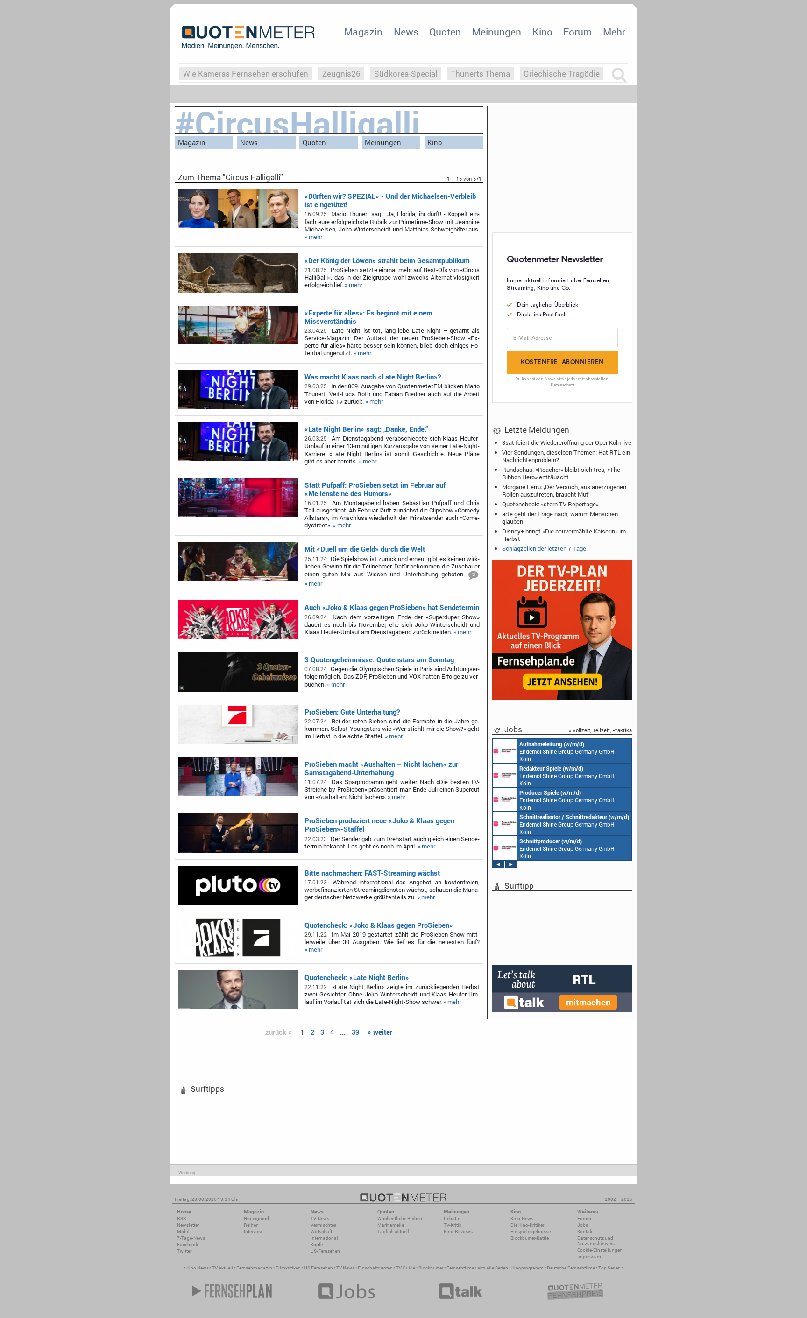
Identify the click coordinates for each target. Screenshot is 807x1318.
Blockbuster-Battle (529, 1238)
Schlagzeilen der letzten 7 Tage (544, 548)
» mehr (313, 236)
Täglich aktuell (393, 1231)
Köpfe (317, 1244)
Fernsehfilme (460, 1268)
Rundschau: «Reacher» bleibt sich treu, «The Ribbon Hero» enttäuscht (561, 473)
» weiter (380, 1032)
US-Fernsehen (325, 1251)
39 (355, 1032)
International (324, 1238)
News (406, 31)
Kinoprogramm (527, 1268)
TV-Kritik (452, 1225)
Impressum (589, 1257)
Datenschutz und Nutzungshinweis (596, 1241)
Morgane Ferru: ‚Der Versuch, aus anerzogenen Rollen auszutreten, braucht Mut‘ (564, 490)
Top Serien (609, 1268)
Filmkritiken (288, 1268)
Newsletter (188, 1225)
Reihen (251, 1225)
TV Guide (405, 1268)
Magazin (363, 31)
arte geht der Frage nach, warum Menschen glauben (560, 518)
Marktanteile (390, 1225)
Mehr (614, 31)
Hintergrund (256, 1218)
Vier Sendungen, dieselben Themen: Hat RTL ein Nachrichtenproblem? (566, 456)
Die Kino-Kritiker (527, 1225)
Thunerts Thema (480, 73)
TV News (345, 1268)
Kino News (197, 1268)
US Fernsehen (318, 1268)
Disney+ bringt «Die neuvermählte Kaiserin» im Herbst (564, 535)
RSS (181, 1218)
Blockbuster (430, 1268)
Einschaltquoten (375, 1268)
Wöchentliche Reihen (399, 1218)
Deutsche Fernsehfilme (571, 1268)
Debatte (452, 1218)
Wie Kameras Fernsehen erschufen (245, 73)
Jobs (582, 1225)
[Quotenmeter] (248, 37)
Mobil (183, 1231)
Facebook (187, 1244)
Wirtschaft (321, 1231)
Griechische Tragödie (562, 73)
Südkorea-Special (405, 73)
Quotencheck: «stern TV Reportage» (550, 504)
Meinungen (496, 31)
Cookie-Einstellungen (600, 1250)
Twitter (184, 1251)
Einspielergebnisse (530, 1231)
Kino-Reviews (458, 1231)
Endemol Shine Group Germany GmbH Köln (567, 751)
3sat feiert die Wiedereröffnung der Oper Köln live (566, 442)
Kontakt (585, 1231)
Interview (253, 1231)
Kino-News (521, 1218)
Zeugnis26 (341, 73)
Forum (577, 31)
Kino (542, 31)
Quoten (445, 31)
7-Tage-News (191, 1238)
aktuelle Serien (492, 1268)
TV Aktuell (222, 1268)
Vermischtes (323, 1225)
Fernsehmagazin (254, 1268)
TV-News (320, 1218)
